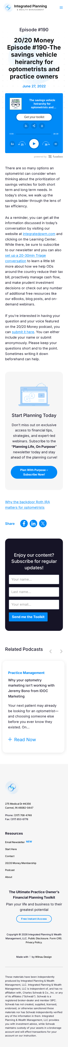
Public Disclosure (38, 938)
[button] (34, 472)
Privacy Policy (34, 942)
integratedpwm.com (39, 234)
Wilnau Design (43, 956)
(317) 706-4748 (23, 815)
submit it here (23, 332)
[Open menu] (61, 7)
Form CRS (55, 938)
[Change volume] (55, 144)
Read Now (24, 739)
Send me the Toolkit (28, 617)
